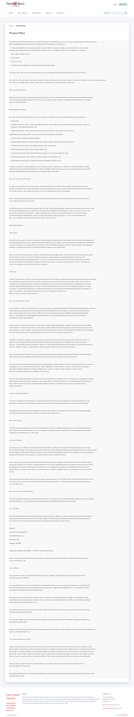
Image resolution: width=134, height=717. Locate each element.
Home (11, 13)
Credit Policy (36, 13)
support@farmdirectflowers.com (112, 708)
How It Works (22, 13)
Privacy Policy (11, 703)
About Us (48, 13)
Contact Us (60, 13)
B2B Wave (125, 715)
